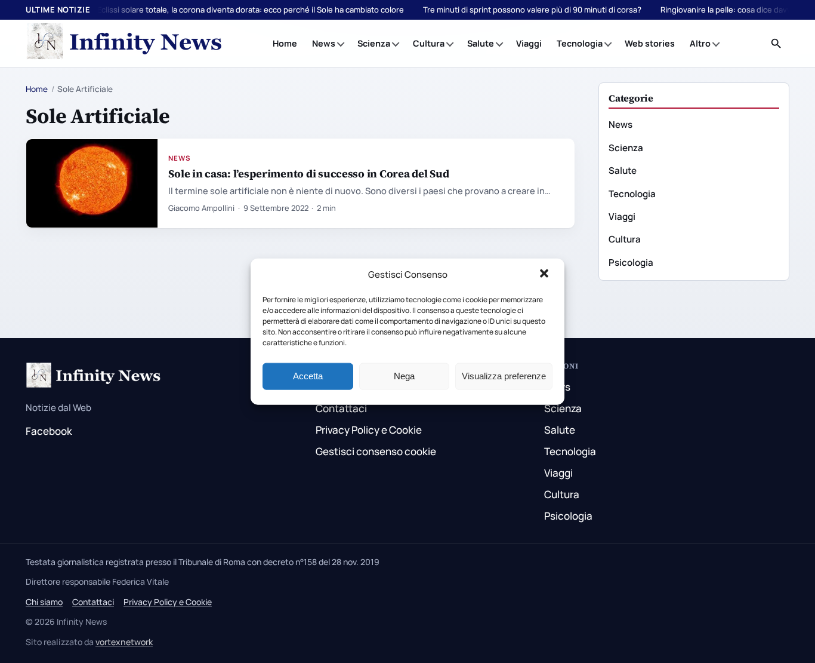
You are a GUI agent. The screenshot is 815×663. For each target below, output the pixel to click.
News (323, 43)
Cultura (428, 43)
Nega (404, 376)
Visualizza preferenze (504, 376)
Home (285, 43)
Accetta (308, 376)
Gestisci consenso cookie (376, 451)
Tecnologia (580, 43)
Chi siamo (44, 601)
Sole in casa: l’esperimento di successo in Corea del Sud (308, 173)
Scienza (373, 43)
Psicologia (631, 262)
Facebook (49, 431)
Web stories (650, 43)
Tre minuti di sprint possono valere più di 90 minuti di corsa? (532, 9)
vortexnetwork (124, 641)
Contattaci (341, 408)
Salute (480, 43)
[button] (545, 275)
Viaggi (529, 43)
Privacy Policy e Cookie (369, 430)
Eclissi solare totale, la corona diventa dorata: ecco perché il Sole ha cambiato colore (250, 9)
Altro (700, 43)
